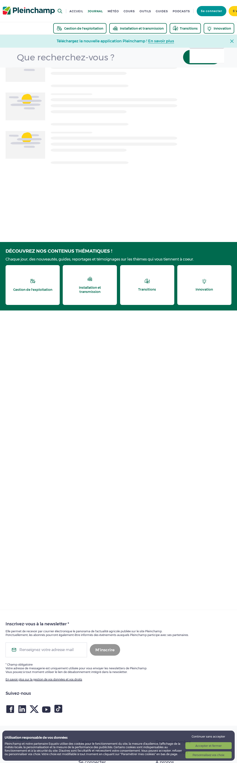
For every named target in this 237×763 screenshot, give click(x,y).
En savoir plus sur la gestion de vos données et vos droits (44, 679)
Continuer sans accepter (208, 736)
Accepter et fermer (208, 745)
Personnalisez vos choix (208, 755)
